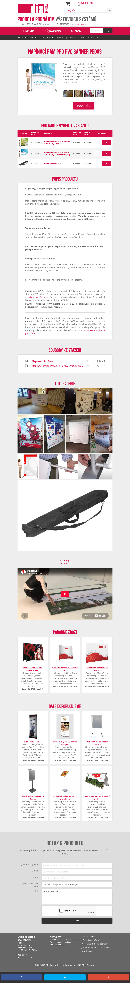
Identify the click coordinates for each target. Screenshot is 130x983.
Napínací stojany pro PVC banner (46, 37)
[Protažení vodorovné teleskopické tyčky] (58, 466)
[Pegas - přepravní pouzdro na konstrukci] (24, 166)
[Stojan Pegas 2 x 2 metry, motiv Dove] (78, 434)
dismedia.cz (59, 944)
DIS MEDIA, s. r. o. (86, 965)
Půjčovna (52, 30)
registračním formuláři (38, 297)
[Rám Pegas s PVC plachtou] (28, 466)
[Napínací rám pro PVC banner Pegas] (41, 77)
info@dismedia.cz (81, 24)
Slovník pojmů (88, 951)
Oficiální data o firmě (91, 940)
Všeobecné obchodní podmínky (95, 944)
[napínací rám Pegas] (89, 93)
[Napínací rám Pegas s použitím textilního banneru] (101, 434)
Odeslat (77, 921)
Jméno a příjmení (29, 864)
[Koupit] (106, 142)
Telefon (34, 877)
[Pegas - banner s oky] (24, 146)
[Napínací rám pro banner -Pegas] (24, 157)
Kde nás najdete (88, 936)
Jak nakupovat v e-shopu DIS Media (96, 947)
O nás (76, 30)
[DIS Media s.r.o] (33, 9)
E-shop (28, 30)
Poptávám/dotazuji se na (29, 885)
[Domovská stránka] (19, 37)
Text (36, 890)
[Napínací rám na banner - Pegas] (78, 93)
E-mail (35, 870)
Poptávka (83, 106)
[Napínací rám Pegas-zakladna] (95, 466)
